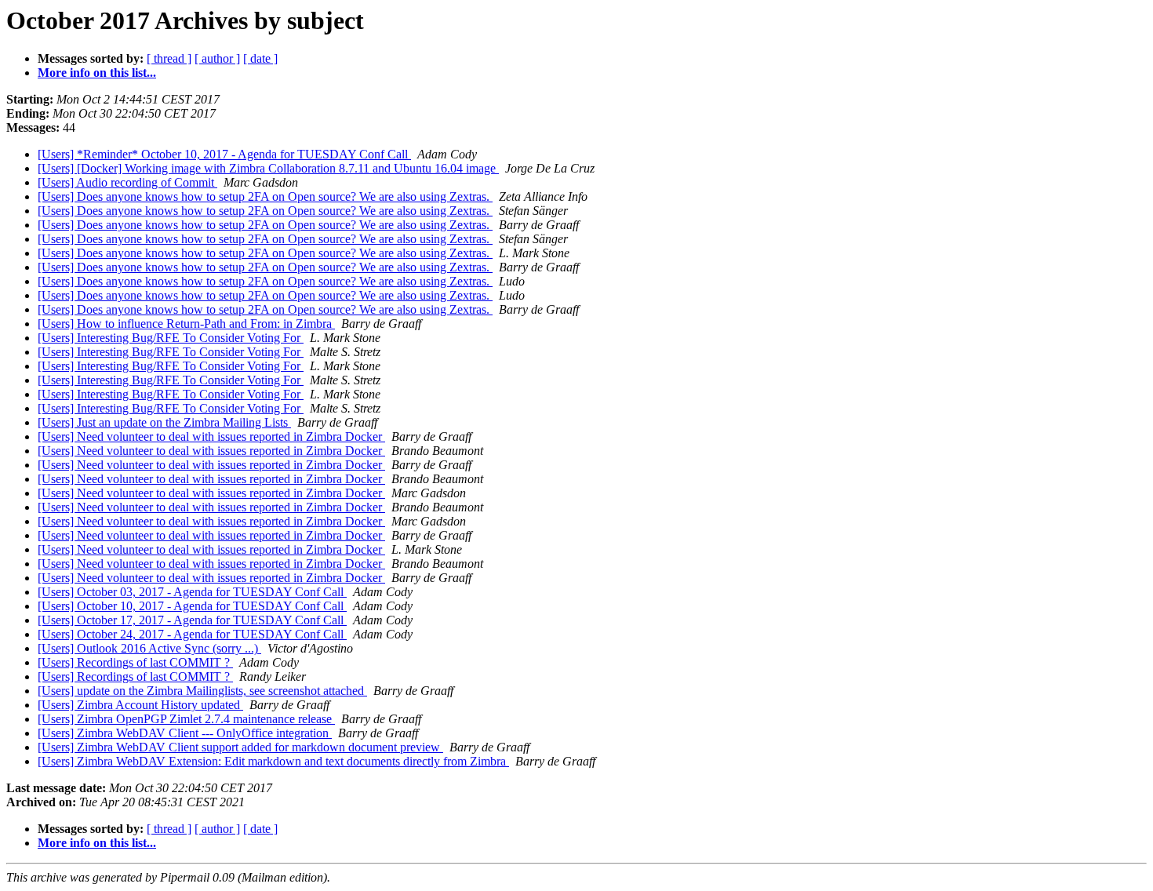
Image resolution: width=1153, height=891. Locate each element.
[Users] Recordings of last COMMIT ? (135, 662)
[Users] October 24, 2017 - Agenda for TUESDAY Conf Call (192, 634)
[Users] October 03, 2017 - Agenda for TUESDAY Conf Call (192, 591)
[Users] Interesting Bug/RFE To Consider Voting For (171, 337)
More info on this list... (97, 72)
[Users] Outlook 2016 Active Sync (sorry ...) (149, 648)
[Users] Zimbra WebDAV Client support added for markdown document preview (240, 747)
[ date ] (260, 58)
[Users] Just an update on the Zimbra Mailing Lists (164, 422)
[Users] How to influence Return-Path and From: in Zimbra (186, 323)
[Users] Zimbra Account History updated (140, 704)
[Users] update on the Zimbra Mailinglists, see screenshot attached (202, 690)
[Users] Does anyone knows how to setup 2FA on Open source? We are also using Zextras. (265, 196)
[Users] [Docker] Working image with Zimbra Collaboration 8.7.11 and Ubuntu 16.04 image (268, 168)
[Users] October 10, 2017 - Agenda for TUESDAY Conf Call (192, 606)
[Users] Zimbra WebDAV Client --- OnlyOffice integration (185, 733)
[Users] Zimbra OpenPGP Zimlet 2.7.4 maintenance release (186, 719)
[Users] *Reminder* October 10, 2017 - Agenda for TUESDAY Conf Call (224, 154)
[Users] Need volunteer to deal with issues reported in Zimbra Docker (211, 436)
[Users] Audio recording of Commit (127, 182)
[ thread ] (169, 58)
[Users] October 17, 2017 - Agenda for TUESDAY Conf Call (192, 620)
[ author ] (217, 58)
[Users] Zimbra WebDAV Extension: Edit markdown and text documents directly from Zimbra (273, 761)
